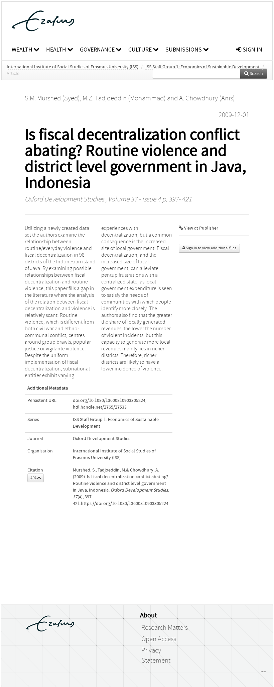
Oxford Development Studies (64, 199)
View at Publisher (200, 228)
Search (256, 73)
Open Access (158, 639)
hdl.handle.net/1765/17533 (100, 407)
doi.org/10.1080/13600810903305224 (109, 400)
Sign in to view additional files (210, 248)
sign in (251, 49)
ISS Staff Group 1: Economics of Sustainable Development (202, 67)
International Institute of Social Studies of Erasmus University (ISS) (72, 67)
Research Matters (164, 628)
